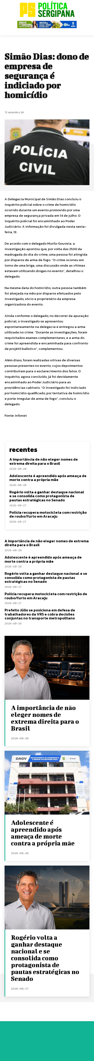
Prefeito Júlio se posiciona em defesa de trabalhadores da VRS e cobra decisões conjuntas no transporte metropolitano (40, 614)
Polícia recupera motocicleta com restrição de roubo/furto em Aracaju (48, 514)
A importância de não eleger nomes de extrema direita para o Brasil (43, 461)
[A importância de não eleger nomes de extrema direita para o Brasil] (47, 668)
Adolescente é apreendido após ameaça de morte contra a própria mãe (47, 478)
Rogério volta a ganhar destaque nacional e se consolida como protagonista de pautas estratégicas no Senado (46, 496)
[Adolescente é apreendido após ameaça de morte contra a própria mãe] (47, 783)
